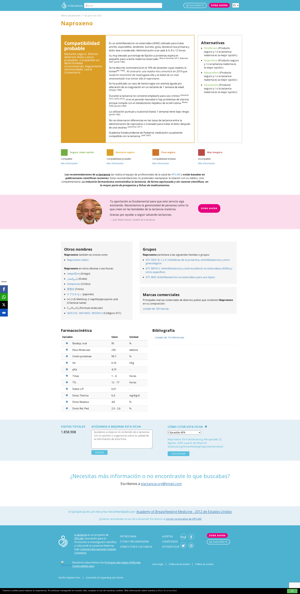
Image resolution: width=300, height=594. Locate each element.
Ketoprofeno (211, 72)
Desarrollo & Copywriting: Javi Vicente (104, 577)
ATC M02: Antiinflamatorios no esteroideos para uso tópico (180, 277)
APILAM (175, 174)
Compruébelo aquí (83, 566)
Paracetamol (211, 85)
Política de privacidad (179, 564)
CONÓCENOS (170, 541)
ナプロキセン (74, 294)
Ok (292, 591)
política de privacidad (166, 590)
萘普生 (71, 289)
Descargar (178, 453)
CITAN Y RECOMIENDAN (134, 541)
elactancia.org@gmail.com (161, 483)
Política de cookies (204, 564)
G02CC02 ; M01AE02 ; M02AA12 (85, 313)
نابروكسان (72, 278)
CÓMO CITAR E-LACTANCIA (136, 546)
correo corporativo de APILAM (183, 519)
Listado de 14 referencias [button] (169, 337)
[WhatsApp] (4, 297)
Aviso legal (157, 564)
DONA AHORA (209, 208)
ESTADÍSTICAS (170, 546)
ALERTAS (167, 536)
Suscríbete (196, 5)
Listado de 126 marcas (156, 308)
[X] (4, 305)
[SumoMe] (4, 313)
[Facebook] (4, 289)
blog (183, 537)
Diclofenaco (211, 48)
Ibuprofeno (211, 60)
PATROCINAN (128, 536)
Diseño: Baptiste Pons (69, 577)
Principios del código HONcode (122, 562)
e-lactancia (80, 535)
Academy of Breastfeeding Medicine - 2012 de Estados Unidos (184, 511)
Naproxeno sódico (78, 260)
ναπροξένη (73, 273)
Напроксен (73, 284)
